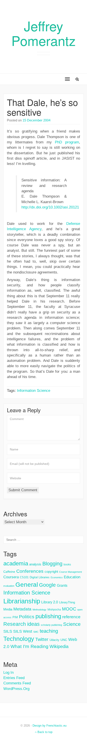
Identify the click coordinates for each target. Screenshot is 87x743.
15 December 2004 (36, 120)
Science (72, 624)
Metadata (22, 609)
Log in (8, 672)
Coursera (11, 577)
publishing (48, 616)
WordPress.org (16, 689)
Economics (57, 577)
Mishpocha (54, 609)
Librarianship (21, 601)
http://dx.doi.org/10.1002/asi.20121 (50, 207)
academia (15, 563)
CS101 (24, 577)
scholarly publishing (51, 625)
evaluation (8, 585)
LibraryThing (67, 602)
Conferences (30, 571)
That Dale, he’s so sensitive (42, 107)
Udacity (54, 640)
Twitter (41, 639)
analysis (35, 564)
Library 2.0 (49, 602)
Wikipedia (59, 646)
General (26, 584)
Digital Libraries (40, 577)
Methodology (39, 609)
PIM (15, 617)
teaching (49, 631)
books (67, 564)
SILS (7, 631)
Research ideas (21, 624)
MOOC (69, 608)
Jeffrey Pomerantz (43, 33)
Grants (62, 585)
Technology (18, 639)
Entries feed (14, 678)
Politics (26, 616)
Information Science (33, 390)
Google (47, 585)
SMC (36, 631)
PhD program (67, 142)
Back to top (44, 732)
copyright (51, 571)
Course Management (70, 572)
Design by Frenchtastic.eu (49, 725)
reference (71, 616)
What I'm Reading (29, 646)
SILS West (22, 631)
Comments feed (17, 683)
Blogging (52, 564)
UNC (63, 640)
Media (7, 609)
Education (72, 577)
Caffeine (9, 571)
